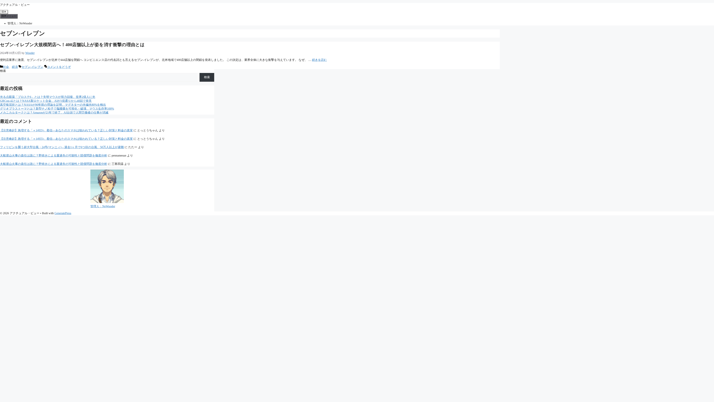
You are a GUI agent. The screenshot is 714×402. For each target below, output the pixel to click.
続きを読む (319, 59)
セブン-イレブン (32, 66)
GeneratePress (62, 213)
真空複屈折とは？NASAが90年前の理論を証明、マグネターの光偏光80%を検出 (53, 104)
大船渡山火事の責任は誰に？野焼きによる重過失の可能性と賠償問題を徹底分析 (53, 155)
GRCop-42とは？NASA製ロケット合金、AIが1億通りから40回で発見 (46, 100)
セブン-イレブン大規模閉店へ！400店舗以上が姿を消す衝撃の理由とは (72, 44)
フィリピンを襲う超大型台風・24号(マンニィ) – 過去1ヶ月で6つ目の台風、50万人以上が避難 (62, 147)
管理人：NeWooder (19, 23)
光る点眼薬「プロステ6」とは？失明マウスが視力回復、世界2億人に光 (47, 96)
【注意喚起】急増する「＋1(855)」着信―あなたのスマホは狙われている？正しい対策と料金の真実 (66, 130)
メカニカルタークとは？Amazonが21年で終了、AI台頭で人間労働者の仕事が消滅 (54, 112)
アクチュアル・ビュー (15, 4)
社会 (6, 66)
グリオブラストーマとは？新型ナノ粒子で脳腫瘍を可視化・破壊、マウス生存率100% (57, 108)
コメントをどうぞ (59, 66)
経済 (15, 66)
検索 (3, 70)
